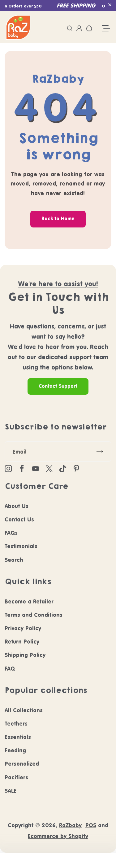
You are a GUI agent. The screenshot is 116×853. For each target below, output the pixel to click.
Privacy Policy (23, 628)
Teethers (16, 723)
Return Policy (22, 641)
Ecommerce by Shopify (58, 836)
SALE (10, 790)
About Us (16, 506)
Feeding (15, 750)
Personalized (22, 763)
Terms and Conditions (33, 615)
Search (14, 560)
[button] (109, 4)
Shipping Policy (25, 655)
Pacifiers (16, 777)
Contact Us (19, 519)
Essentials (18, 737)
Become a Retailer (29, 601)
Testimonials (21, 546)
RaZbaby (70, 825)
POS (90, 825)
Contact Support (58, 386)
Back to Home (58, 219)
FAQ (10, 668)
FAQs (11, 533)
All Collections (24, 710)
